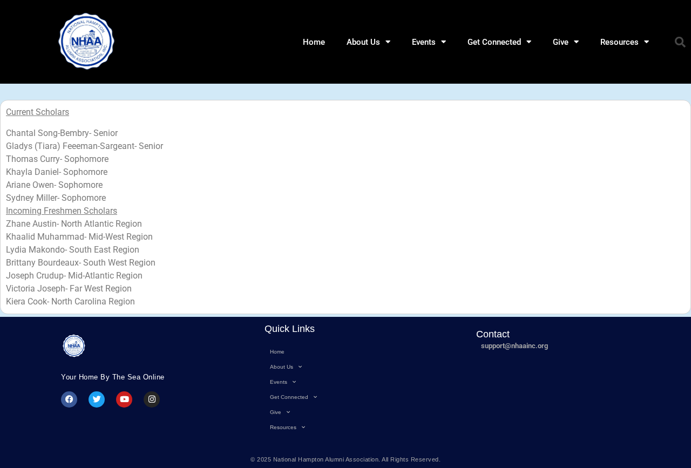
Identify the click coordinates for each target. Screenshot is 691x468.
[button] (680, 42)
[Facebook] (69, 399)
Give (560, 42)
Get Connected (494, 42)
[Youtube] (124, 399)
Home (314, 42)
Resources (619, 42)
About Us (363, 42)
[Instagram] (152, 399)
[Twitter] (97, 399)
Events (424, 42)
